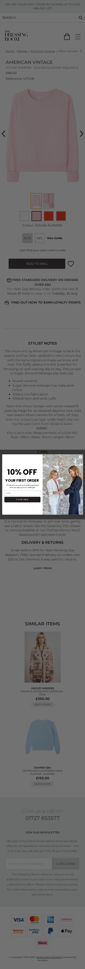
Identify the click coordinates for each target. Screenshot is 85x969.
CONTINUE (22, 499)
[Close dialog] (80, 457)
